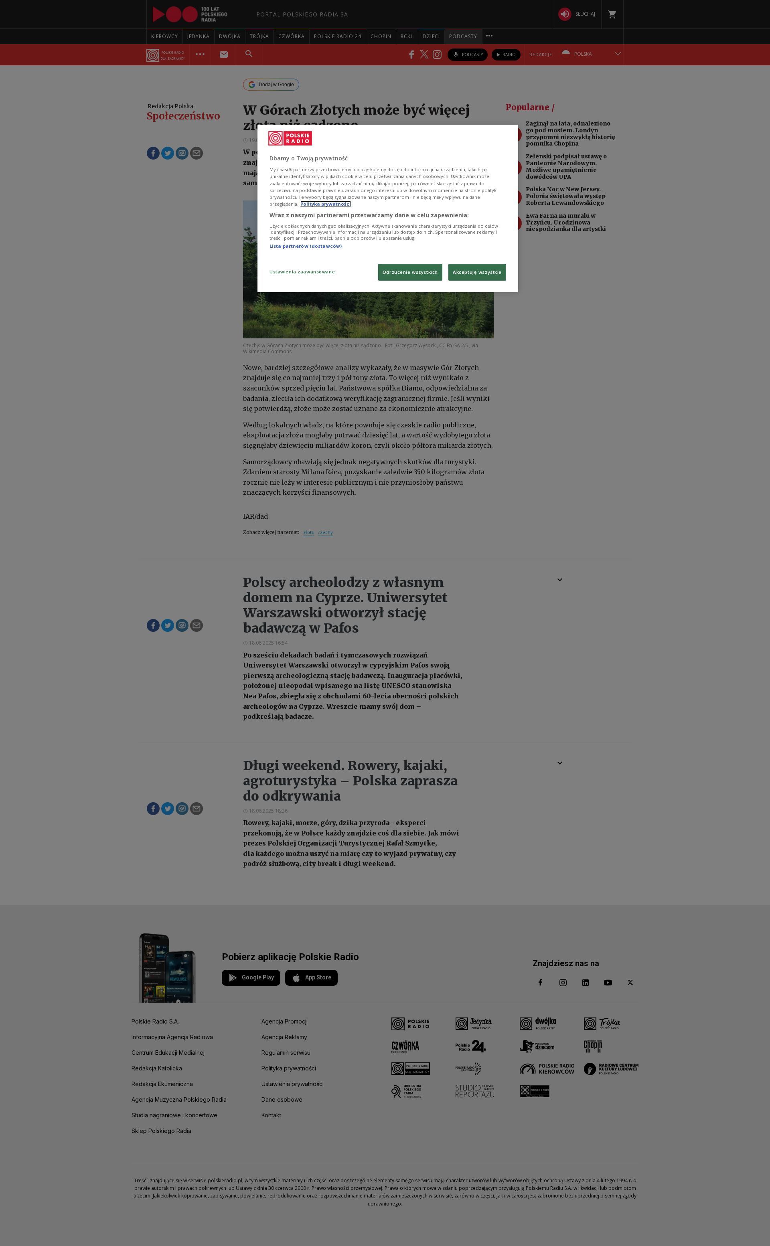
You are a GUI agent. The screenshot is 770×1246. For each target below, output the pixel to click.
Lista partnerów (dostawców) (306, 246)
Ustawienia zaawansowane (302, 272)
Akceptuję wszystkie (477, 272)
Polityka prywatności (325, 204)
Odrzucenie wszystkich (410, 272)
